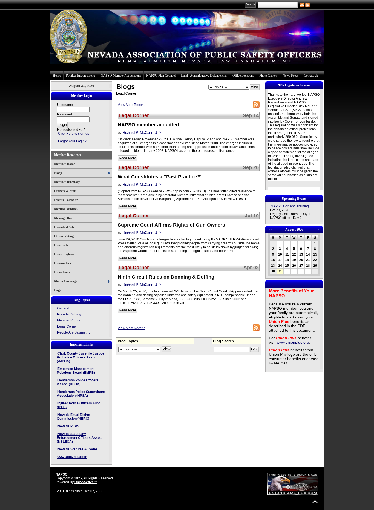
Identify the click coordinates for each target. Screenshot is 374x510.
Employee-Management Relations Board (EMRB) (76, 371)
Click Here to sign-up (73, 133)
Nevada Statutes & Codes (77, 449)
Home (57, 75)
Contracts (61, 245)
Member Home (64, 164)
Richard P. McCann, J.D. (142, 133)
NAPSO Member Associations (121, 75)
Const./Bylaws (64, 254)
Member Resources (67, 155)
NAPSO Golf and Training (290, 206)
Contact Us (311, 75)
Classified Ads (64, 227)
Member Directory (67, 182)
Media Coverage (65, 281)
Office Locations (243, 75)
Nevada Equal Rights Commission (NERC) (73, 417)
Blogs (58, 173)
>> (317, 229)
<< (271, 229)
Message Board (65, 218)
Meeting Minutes (66, 209)
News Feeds (291, 75)
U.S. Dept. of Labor (72, 457)
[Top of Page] (315, 502)
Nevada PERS (68, 426)
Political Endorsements (81, 75)
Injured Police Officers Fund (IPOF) (78, 405)
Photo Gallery (268, 75)
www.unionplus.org (293, 342)
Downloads (62, 272)
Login (58, 290)
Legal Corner (67, 326)
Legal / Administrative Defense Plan (204, 75)
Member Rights (68, 320)
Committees (62, 263)
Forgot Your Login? (72, 141)
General (63, 308)
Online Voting (64, 236)
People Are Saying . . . (73, 332)
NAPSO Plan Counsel (161, 75)
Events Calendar (66, 200)
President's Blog (69, 314)
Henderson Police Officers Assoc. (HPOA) (78, 382)
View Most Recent (131, 105)
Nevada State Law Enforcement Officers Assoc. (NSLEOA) (79, 438)
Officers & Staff (65, 191)
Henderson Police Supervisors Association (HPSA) (81, 394)
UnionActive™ (85, 482)
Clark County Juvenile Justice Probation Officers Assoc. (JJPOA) (80, 357)
